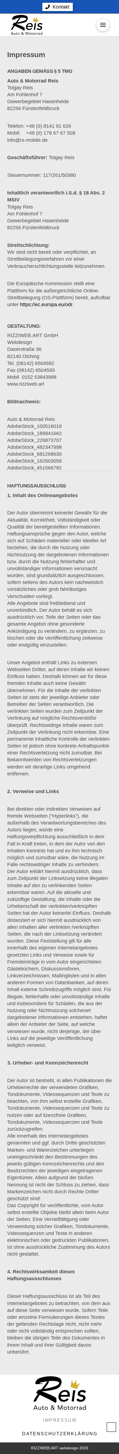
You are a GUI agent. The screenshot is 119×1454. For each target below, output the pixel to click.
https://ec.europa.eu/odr (46, 304)
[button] (57, 7)
